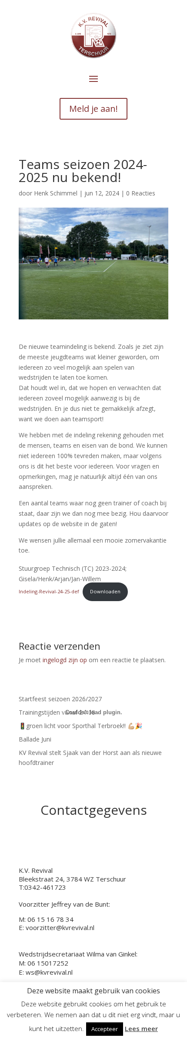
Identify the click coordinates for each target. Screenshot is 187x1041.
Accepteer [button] (104, 1029)
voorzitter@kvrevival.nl (60, 927)
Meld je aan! (93, 108)
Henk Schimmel (55, 193)
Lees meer (141, 1028)
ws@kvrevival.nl (49, 972)
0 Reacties (140, 193)
